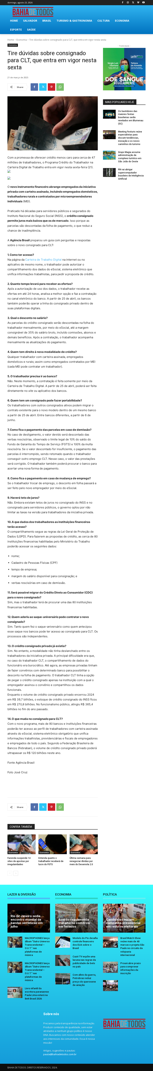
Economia (21, 39)
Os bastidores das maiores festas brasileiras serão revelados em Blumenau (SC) (130, 117)
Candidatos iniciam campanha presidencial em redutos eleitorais (123, 923)
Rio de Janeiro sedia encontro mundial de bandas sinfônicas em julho (27, 921)
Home (10, 39)
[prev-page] (9, 873)
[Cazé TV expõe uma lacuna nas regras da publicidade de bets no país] (62, 960)
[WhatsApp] (60, 87)
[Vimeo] (138, 3)
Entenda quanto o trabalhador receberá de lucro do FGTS (50, 861)
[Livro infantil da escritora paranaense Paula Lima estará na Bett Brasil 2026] (14, 992)
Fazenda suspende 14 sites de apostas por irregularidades (19, 861)
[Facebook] (123, 3)
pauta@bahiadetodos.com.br (59, 1054)
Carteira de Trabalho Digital (43, 259)
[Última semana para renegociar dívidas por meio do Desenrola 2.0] (84, 844)
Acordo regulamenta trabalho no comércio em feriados (74, 923)
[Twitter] (133, 3)
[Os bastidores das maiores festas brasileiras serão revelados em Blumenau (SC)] (109, 114)
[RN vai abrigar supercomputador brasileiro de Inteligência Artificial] (109, 172)
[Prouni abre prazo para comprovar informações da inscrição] (110, 967)
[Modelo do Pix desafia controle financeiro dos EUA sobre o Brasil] (62, 942)
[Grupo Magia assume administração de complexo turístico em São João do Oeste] (109, 155)
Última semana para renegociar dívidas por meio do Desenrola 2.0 (81, 861)
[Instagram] (128, 3)
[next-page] (15, 873)
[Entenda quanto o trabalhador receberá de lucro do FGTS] (52, 844)
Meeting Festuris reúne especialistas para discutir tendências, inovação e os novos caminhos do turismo (130, 137)
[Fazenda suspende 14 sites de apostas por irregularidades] (21, 844)
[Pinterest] (51, 87)
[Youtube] (143, 3)
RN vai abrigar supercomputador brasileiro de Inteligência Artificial (131, 174)
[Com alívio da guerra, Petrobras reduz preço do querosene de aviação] (62, 978)
